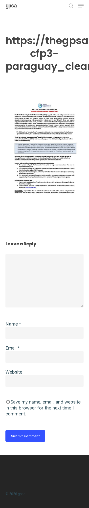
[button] (81, 5)
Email (12, 348)
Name (13, 324)
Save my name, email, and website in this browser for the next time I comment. (43, 408)
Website (13, 372)
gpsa (11, 5)
